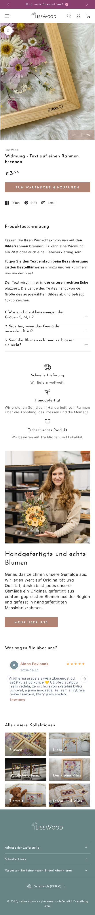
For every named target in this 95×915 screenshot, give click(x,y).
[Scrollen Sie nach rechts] (86, 4)
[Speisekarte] (7, 16)
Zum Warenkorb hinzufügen (47, 187)
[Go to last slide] (11, 679)
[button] (69, 16)
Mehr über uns (31, 622)
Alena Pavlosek (34, 664)
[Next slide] (84, 679)
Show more (17, 699)
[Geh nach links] (8, 4)
